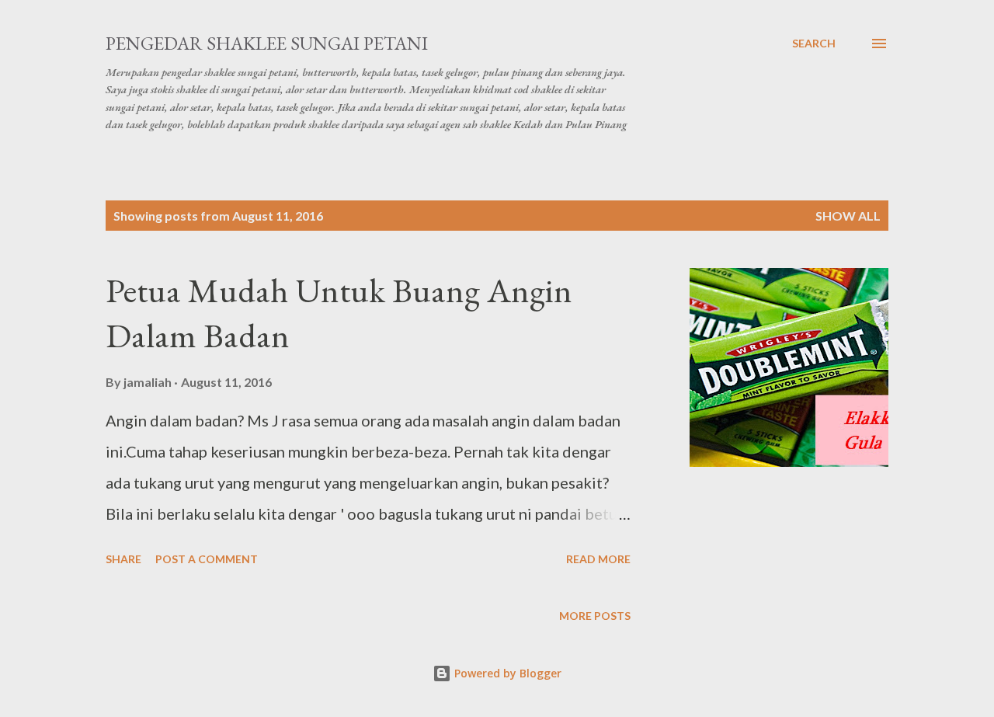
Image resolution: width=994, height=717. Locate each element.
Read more (598, 559)
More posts (595, 615)
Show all (848, 215)
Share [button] (123, 559)
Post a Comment (206, 559)
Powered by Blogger (506, 673)
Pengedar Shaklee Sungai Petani (267, 43)
